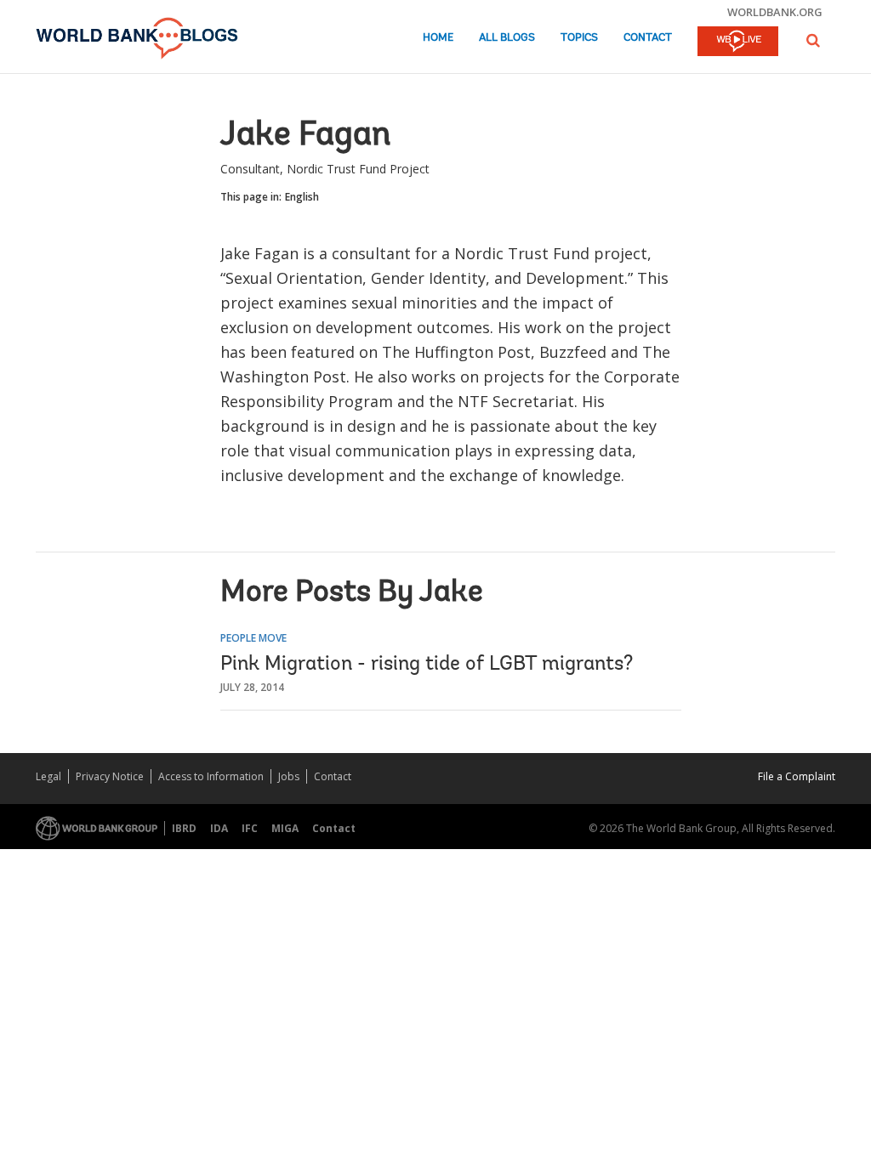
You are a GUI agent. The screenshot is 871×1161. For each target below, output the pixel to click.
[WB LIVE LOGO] (737, 42)
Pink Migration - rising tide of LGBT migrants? (426, 664)
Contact (647, 37)
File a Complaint (796, 776)
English (302, 197)
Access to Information (211, 776)
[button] (813, 40)
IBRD (184, 828)
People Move (253, 638)
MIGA (285, 828)
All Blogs (507, 37)
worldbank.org (775, 12)
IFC (250, 828)
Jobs (288, 776)
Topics (579, 37)
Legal (48, 776)
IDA (219, 828)
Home (438, 37)
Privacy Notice (110, 776)
